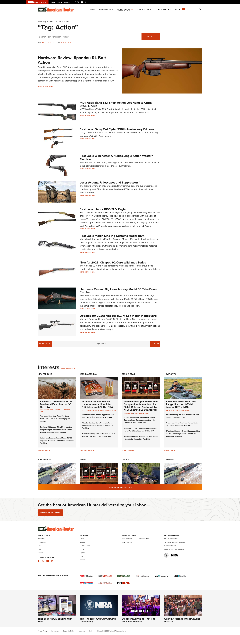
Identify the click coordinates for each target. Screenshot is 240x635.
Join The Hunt (45, 459)
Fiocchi (85, 410)
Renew (59, 2)
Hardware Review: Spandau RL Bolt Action (72, 59)
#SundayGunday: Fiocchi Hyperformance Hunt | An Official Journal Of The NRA (97, 404)
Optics (125, 459)
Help (39, 549)
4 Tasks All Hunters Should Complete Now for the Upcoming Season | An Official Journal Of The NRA (183, 434)
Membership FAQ (170, 546)
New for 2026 (106, 9)
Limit (187, 410)
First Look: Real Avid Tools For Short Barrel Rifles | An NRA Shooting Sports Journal (55, 419)
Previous (45, 343)
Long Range (180, 410)
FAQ (39, 546)
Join (53, 2)
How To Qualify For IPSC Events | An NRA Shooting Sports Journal (182, 416)
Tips (81, 556)
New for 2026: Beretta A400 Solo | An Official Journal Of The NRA (56, 404)
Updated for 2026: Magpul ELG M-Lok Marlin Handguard (118, 315)
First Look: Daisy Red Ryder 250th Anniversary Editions (117, 129)
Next (156, 343)
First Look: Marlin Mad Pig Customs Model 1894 (112, 236)
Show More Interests (133, 487)
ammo (136, 413)
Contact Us (42, 542)
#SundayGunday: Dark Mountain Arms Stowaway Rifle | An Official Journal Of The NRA (97, 425)
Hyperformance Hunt (107, 410)
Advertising (42, 538)
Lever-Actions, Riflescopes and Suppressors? (110, 182)
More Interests (67, 369)
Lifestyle (169, 459)
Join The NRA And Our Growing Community (98, 620)
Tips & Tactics (164, 9)
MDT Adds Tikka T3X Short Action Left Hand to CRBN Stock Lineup (116, 104)
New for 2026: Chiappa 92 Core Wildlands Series (113, 262)
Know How (170, 410)
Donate (67, 2)
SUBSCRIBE (50, 512)
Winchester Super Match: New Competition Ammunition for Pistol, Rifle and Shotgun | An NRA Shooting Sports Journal (141, 406)
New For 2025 (45, 374)
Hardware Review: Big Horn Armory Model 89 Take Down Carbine (118, 291)
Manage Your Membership (174, 549)
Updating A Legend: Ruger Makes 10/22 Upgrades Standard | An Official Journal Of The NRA (57, 440)
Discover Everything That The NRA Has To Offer (138, 620)
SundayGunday (145, 9)
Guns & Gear (123, 9)
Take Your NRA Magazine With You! (55, 620)
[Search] (200, 9)
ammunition (144, 413)
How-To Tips (170, 374)
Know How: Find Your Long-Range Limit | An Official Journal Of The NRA (181, 404)
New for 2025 (43, 450)
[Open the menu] (183, 9)
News (92, 9)
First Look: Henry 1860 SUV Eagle (103, 209)
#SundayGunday (88, 374)
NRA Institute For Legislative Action (135, 538)
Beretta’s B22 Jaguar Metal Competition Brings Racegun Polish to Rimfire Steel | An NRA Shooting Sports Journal (56, 430)
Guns (82, 549)
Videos (82, 560)
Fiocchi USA (93, 410)
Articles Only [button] (47, 42)
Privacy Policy (42, 631)
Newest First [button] (66, 42)
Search (150, 36)
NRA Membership (171, 538)
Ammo (83, 459)
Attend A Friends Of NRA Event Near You (182, 620)
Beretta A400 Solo (47, 409)
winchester (128, 413)
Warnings (82, 631)
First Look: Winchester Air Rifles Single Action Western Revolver (116, 157)
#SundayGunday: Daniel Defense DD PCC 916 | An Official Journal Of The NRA (98, 435)
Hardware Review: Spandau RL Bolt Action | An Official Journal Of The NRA (141, 437)
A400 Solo (59, 409)
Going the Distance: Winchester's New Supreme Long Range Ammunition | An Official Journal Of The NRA (139, 420)
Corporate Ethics (68, 631)
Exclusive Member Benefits (174, 542)
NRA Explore (127, 542)
